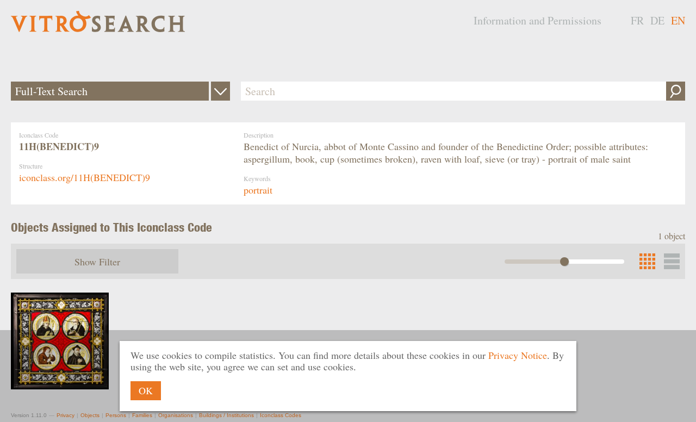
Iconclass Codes (280, 415)
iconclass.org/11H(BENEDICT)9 (84, 177)
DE (657, 20)
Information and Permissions (537, 20)
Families (142, 415)
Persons (115, 415)
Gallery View (672, 261)
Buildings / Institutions (226, 415)
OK (146, 390)
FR (637, 20)
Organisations (175, 415)
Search (675, 91)
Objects (90, 415)
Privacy (65, 415)
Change (220, 91)
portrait (258, 189)
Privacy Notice (517, 355)
